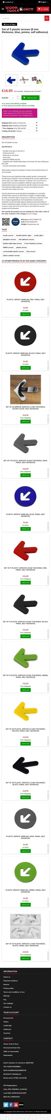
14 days (12, 131)
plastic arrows (21, 247)
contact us (9, 2)
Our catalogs (8, 1003)
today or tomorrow (14, 123)
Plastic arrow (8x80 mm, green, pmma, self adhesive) (26, 891)
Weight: (24, 224)
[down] (17, 99)
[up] (17, 96)
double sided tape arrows (12, 243)
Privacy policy (8, 988)
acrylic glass (38, 235)
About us (6, 977)
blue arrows (31, 251)
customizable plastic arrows (13, 251)
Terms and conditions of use (14, 992)
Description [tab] (8, 137)
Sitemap (6, 996)
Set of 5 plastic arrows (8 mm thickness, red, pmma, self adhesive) (25, 569)
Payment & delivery (10, 981)
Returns (6, 984)
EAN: (23, 222)
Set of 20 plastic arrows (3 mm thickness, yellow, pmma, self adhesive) (25, 730)
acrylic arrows (8, 235)
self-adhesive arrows (26, 239)
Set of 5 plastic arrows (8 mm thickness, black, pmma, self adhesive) (25, 623)
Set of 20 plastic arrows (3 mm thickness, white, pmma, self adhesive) (25, 945)
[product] (25, 282)
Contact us (7, 1007)
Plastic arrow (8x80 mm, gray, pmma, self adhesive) (25, 837)
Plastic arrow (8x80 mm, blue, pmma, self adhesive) (25, 515)
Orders (5, 1022)
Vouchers (6, 1033)
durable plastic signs (23, 235)
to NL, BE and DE (14, 128)
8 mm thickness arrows (33, 243)
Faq (4, 999)
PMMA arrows (8, 247)
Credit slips (7, 1025)
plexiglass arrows (9, 239)
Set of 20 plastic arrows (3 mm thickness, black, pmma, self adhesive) (25, 784)
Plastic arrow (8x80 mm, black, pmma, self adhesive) (26, 354)
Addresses (7, 1029)
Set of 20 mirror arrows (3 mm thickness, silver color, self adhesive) (25, 408)
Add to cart (30, 98)
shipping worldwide (14, 125)
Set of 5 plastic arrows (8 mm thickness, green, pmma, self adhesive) (25, 676)
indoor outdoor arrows (11, 255)
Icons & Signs (32, 214)
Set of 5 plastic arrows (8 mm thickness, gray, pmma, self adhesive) (25, 462)
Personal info (8, 1018)
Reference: (25, 219)
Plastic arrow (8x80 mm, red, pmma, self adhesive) (25, 300)
